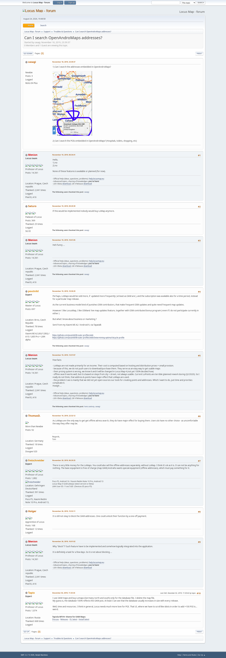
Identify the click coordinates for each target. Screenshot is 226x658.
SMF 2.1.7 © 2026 (27, 655)
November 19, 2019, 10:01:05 (63, 240)
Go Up (26, 632)
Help (179, 655)
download (66, 183)
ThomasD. (34, 415)
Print (199, 53)
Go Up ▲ (201, 655)
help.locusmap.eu (96, 178)
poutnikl (33, 291)
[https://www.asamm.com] (26, 179)
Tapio (31, 592)
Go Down (28, 53)
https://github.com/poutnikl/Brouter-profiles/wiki (72, 335)
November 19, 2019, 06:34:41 (63, 155)
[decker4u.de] (26, 437)
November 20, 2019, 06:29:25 (63, 460)
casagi (32, 62)
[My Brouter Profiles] (26, 316)
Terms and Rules (189, 655)
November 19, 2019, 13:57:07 (63, 355)
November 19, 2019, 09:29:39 (63, 206)
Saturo (32, 206)
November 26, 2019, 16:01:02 (63, 541)
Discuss (55, 619)
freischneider (36, 460)
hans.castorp (89, 406)
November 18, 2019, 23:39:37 (63, 62)
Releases (64, 619)
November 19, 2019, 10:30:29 (63, 291)
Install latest (84, 619)
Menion (33, 154)
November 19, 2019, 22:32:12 (63, 415)
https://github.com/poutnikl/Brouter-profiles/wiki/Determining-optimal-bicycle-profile (88, 337)
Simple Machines (41, 655)
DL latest (73, 619)
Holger (32, 511)
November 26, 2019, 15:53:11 (63, 511)
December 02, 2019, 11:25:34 (63, 593)
